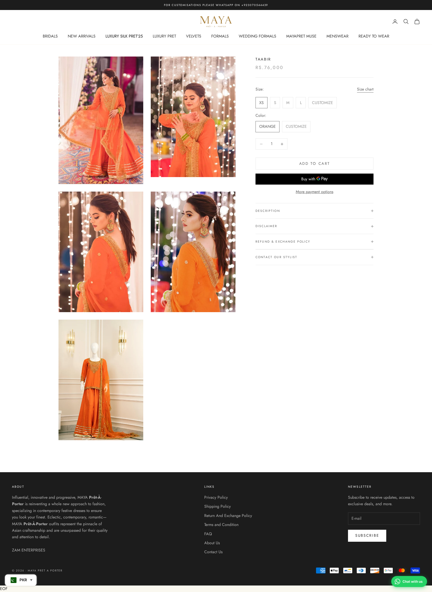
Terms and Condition (221, 524)
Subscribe (367, 535)
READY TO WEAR (373, 36)
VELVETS (193, 36)
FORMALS (220, 36)
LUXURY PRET (164, 36)
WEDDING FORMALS (257, 36)
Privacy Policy (216, 497)
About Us (212, 543)
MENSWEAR (337, 36)
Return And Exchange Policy (228, 515)
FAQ (208, 534)
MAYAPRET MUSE (301, 36)
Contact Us (213, 552)
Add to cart (314, 163)
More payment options (314, 192)
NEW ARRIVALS (82, 36)
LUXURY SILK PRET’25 (124, 36)
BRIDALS (50, 36)
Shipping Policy (217, 506)
